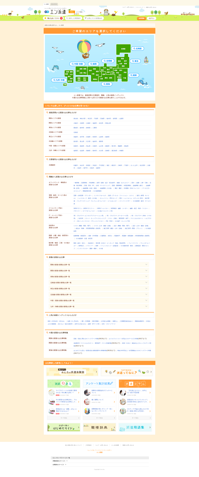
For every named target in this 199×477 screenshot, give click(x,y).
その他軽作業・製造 (126, 246)
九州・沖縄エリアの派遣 (57, 150)
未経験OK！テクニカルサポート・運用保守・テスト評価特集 (92, 343)
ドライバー (89, 246)
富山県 (82, 141)
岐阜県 (82, 128)
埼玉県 (90, 118)
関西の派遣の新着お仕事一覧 (60, 271)
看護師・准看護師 (127, 236)
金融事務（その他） (106, 188)
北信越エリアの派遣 (55, 141)
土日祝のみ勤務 (105, 321)
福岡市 (98, 168)
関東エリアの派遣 (55, 118)
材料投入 (81, 246)
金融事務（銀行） (138, 185)
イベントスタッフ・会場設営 (109, 246)
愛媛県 (120, 146)
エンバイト (54, 4)
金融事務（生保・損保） (90, 188)
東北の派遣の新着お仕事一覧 (60, 288)
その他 (101, 248)
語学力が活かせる (80, 324)
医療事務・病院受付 (80, 236)
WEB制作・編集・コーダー (119, 208)
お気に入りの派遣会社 (94, 18)
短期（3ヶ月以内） (73, 321)
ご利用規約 (88, 445)
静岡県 (88, 128)
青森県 (76, 137)
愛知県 (76, 128)
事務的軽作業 (87, 191)
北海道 (76, 132)
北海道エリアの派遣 (55, 132)
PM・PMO (109, 221)
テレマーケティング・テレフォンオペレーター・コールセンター (97, 201)
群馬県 (115, 118)
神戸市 (85, 168)
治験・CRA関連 (93, 236)
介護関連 (103, 236)
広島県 (95, 146)
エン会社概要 (115, 445)
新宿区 (88, 165)
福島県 (107, 137)
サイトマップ (139, 7)
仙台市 (82, 165)
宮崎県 (107, 150)
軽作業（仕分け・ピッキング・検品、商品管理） (111, 243)
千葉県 (96, 118)
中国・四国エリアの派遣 (57, 146)
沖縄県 (121, 150)
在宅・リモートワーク (109, 324)
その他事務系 (97, 191)
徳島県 (107, 146)
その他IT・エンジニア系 (122, 221)
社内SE (81, 218)
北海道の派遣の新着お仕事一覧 (60, 282)
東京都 (76, 118)
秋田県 (95, 137)
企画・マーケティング (103, 185)
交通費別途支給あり (126, 321)
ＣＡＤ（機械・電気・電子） (83, 226)
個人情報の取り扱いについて (73, 445)
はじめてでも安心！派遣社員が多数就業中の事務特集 (90, 350)
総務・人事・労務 (142, 183)
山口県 (101, 146)
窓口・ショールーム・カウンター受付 (131, 198)
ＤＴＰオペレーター (89, 211)
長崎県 (88, 150)
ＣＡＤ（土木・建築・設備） (103, 226)
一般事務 (76, 183)
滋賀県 (95, 123)
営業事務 (84, 183)
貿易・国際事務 (117, 185)
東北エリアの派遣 (55, 136)
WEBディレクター (103, 208)
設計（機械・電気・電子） (122, 226)
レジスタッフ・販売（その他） (88, 198)
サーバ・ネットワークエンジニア (95, 218)
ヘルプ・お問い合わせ (128, 7)
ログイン (151, 18)
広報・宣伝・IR (89, 185)
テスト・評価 (112, 218)
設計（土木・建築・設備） (141, 226)
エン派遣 (46, 4)
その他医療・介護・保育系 (84, 238)
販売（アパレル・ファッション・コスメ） (121, 195)
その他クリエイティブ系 (105, 211)
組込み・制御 (80, 228)
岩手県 (82, 137)
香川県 (114, 146)
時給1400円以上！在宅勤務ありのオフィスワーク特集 (134, 350)
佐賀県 (82, 150)
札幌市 (76, 165)
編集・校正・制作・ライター (139, 208)
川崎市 (120, 165)
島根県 (82, 146)
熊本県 (95, 150)
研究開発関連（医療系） (143, 236)
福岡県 (76, 150)
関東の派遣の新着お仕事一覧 (60, 265)
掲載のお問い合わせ (151, 7)
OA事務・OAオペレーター (132, 188)
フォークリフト (133, 243)
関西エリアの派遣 (55, 123)
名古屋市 (142, 165)
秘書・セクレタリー (123, 183)
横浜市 (114, 165)
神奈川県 (82, 118)
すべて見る (64, 418)
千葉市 (126, 165)
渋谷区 (95, 165)
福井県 (95, 141)
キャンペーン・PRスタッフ (108, 198)
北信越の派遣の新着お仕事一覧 (60, 294)
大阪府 (76, 123)
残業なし (115, 321)
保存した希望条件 (75, 18)
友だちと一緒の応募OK (65, 324)
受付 (133, 183)
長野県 (101, 141)
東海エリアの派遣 (55, 127)
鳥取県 (76, 146)
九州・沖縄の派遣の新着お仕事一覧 (62, 306)
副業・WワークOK (94, 324)
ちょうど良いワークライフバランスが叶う (55, 8)
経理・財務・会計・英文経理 (106, 183)
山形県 (101, 137)
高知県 (126, 146)
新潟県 (76, 141)
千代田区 (101, 165)
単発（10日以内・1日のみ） (56, 321)
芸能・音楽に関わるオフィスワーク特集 (86, 338)
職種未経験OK (139, 321)
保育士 (110, 236)
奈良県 (101, 123)
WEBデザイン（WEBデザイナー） (84, 208)
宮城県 (88, 137)
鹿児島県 (114, 150)
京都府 (88, 123)
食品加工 (91, 243)
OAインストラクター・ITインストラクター (90, 221)
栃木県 (109, 118)
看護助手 (117, 236)
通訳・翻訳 (118, 188)
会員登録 (141, 18)
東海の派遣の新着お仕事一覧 (60, 276)
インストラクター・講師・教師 (87, 248)
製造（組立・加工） (80, 243)
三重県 (95, 128)
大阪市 (79, 168)
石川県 (88, 141)
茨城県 (102, 118)
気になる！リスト (54, 18)
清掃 (96, 246)
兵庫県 (82, 123)
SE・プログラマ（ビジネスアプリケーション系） (89, 215)
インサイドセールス (100, 195)
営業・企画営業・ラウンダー (83, 195)
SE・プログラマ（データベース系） (118, 215)
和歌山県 (108, 123)
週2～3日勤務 (86, 321)
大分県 (101, 150)
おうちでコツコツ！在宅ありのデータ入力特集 (123, 338)
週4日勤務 (95, 321)
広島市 (92, 168)
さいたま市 (134, 165)
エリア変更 (79, 12)
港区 (108, 165)
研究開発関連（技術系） (93, 228)
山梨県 (121, 118)
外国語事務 (127, 185)
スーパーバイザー (124, 201)
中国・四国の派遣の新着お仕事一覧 (62, 300)
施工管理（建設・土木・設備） (113, 228)
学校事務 (92, 183)
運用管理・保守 (123, 218)
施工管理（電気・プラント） (134, 228)
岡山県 (88, 146)
